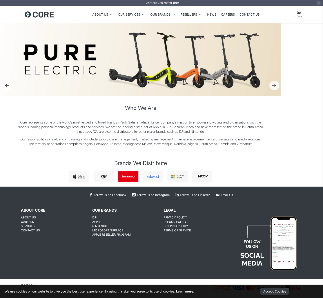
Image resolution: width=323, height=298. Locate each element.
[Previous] (7, 85)
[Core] (39, 14)
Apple (96, 222)
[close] (318, 3)
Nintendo (99, 226)
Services (27, 226)
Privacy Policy (175, 217)
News (211, 14)
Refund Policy (175, 222)
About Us (28, 217)
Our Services (129, 14)
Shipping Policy (176, 226)
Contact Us (250, 14)
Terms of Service (177, 230)
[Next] (274, 85)
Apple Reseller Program (111, 234)
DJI (94, 217)
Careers (228, 14)
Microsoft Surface (107, 230)
